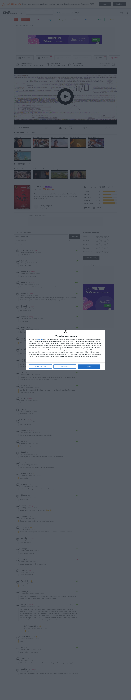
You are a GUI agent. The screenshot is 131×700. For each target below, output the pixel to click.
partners (40, 339)
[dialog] (65, 350)
